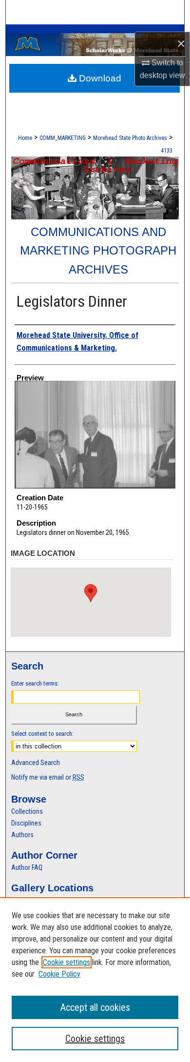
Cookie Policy (59, 974)
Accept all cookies (95, 1007)
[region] (95, 979)
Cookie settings (66, 962)
